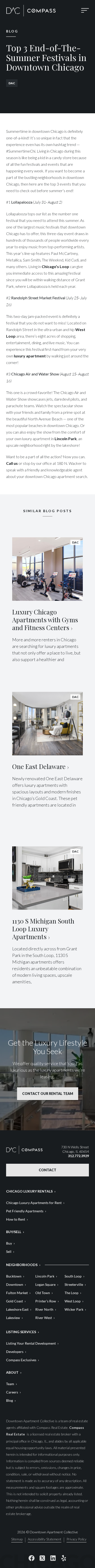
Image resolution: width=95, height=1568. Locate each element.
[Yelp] (63, 1558)
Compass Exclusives (21, 1360)
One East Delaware (39, 766)
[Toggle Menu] (85, 10)
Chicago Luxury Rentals (29, 1191)
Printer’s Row (45, 1301)
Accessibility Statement (44, 1539)
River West (43, 1318)
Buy (9, 1243)
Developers (14, 1352)
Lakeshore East (17, 1309)
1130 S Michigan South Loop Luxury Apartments (43, 929)
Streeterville (74, 1284)
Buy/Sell (13, 1232)
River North (44, 1309)
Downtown (14, 1284)
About (12, 1372)
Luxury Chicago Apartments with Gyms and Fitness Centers (45, 620)
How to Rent (15, 1219)
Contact (47, 1170)
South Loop (73, 1276)
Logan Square (45, 1284)
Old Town (42, 1293)
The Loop (71, 1293)
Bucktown (13, 1276)
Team (10, 1384)
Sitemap (17, 1539)
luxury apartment (29, 355)
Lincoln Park (66, 438)
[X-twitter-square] (42, 1558)
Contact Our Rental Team (47, 1093)
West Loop (73, 1301)
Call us (12, 463)
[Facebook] (31, 1558)
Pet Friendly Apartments (24, 1211)
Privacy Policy (76, 1539)
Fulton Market (17, 1293)
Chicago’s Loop (56, 266)
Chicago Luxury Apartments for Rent (34, 1203)
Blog (9, 1400)
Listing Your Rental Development (31, 1343)
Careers (12, 1392)
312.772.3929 (78, 1156)
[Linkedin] (53, 1558)
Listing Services (21, 1332)
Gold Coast (14, 1301)
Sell (8, 1251)
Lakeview (13, 1318)
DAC (12, 83)
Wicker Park (74, 1309)
